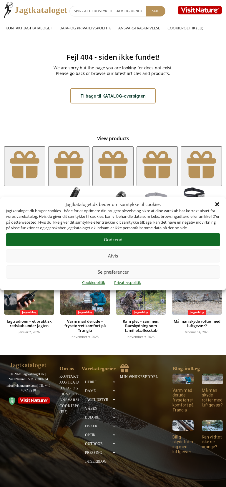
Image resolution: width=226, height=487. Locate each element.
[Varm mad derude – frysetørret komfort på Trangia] (85, 297)
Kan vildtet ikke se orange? (212, 442)
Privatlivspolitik (127, 282)
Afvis (113, 256)
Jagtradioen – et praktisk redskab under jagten (29, 324)
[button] (217, 204)
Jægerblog (29, 312)
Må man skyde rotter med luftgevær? (197, 324)
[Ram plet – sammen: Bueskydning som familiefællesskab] (141, 297)
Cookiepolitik (93, 282)
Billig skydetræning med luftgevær (182, 444)
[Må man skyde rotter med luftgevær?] (197, 297)
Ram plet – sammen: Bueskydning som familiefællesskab (141, 326)
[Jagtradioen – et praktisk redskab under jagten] (29, 297)
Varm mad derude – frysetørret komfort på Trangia (85, 326)
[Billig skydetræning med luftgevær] (183, 425)
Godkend (113, 239)
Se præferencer (113, 272)
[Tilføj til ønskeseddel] (24, 166)
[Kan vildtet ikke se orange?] (212, 425)
